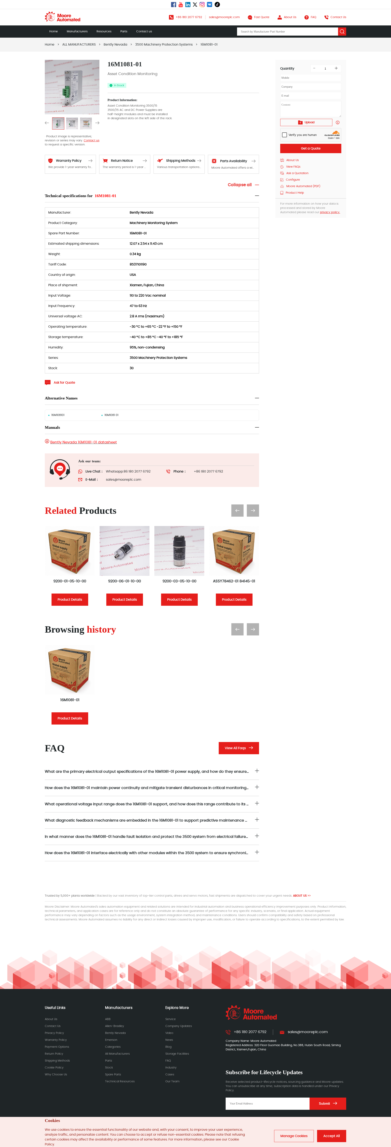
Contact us (144, 31)
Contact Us (52, 1026)
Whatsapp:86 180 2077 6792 (128, 471)
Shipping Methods (57, 1060)
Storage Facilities (177, 1053)
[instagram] (202, 4)
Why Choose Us (56, 1074)
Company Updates (178, 1026)
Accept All (331, 1136)
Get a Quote (311, 148)
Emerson (111, 1040)
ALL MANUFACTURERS (79, 44)
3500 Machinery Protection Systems (164, 44)
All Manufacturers (117, 1053)
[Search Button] (342, 31)
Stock (109, 1067)
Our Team (172, 1081)
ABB (108, 1019)
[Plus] (336, 68)
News (169, 1040)
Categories (113, 1047)
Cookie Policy (54, 1067)
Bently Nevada (115, 44)
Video (169, 1033)
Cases (169, 1074)
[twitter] (195, 4)
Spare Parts (113, 1074)
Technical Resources (120, 1081)
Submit (324, 1103)
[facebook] (173, 4)
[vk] (209, 4)
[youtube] (180, 4)
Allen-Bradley (114, 1026)
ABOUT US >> (302, 895)
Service (170, 1019)
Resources (104, 31)
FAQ (168, 1060)
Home (53, 31)
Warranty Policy (56, 1040)
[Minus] (314, 68)
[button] (47, 123)
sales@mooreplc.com (123, 479)
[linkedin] (187, 4)
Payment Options (57, 1047)
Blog (168, 1047)
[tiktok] (217, 4)
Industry (171, 1067)
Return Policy (54, 1053)
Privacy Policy (54, 1033)
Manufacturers (77, 31)
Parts (123, 31)
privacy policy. (330, 212)
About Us (51, 1019)
